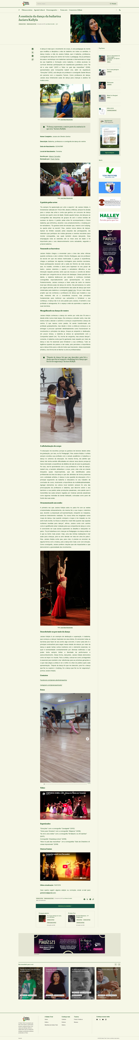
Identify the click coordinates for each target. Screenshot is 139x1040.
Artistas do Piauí (22, 24)
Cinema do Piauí (86, 919)
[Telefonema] (102, 85)
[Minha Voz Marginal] (102, 98)
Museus (76, 1022)
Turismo (76, 1016)
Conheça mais (66, 1016)
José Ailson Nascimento (66, 119)
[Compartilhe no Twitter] (32, 52)
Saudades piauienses (111, 110)
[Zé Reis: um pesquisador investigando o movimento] (82, 983)
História (63, 1025)
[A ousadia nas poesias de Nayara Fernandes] (56, 983)
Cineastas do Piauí (32, 995)
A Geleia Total (49, 1016)
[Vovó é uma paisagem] (102, 72)
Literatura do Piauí (80, 922)
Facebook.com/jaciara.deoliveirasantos (53, 680)
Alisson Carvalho (54, 156)
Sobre (46, 1019)
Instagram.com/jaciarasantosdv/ (51, 685)
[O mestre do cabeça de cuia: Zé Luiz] (108, 983)
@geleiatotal (108, 121)
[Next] (87, 738)
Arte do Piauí (79, 919)
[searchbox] (72, 3)
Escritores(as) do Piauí (59, 995)
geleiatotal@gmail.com (48, 893)
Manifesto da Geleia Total (51, 1025)
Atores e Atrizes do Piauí (85, 992)
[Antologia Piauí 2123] (110, 252)
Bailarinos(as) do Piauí (31, 24)
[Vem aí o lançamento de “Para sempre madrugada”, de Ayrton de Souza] (102, 58)
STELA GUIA (110, 108)
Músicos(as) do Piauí (51, 922)
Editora (108, 62)
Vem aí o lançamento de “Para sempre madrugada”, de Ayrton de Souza (113, 58)
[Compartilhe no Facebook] (32, 49)
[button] (19, 10)
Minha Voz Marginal (112, 95)
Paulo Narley (55, 159)
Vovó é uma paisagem (113, 69)
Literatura (109, 71)
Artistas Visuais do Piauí (111, 995)
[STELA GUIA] (102, 111)
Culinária (64, 1019)
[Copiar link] (32, 59)
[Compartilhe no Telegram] (32, 56)
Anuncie (20, 1038)
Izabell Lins (71, 290)
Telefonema (110, 82)
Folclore (64, 1022)
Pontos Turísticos (78, 1019)
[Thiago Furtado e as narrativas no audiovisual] (30, 983)
